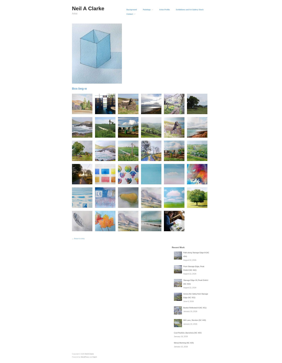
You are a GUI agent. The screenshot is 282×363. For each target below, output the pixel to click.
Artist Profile (164, 10)
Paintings (147, 10)
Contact (129, 14)
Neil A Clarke (88, 8)
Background (131, 10)
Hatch (95, 357)
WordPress (85, 357)
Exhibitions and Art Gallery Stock (190, 10)
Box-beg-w (79, 88)
